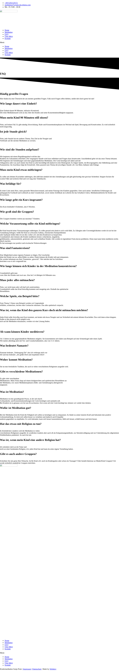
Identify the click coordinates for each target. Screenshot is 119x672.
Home (7, 30)
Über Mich (9, 36)
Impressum (27, 669)
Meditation (9, 32)
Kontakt (8, 38)
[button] (59, 42)
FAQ (6, 34)
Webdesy (53, 669)
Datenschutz (36, 669)
